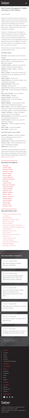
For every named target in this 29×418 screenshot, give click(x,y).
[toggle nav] (26, 3)
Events (5, 375)
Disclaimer (3, 408)
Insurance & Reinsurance (9, 238)
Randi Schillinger (7, 198)
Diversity (5, 357)
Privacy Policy (10, 408)
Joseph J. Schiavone (8, 196)
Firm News (5, 261)
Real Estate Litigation (8, 243)
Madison (5, 387)
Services (6, 364)
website (9, 157)
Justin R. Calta (7, 204)
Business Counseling (8, 221)
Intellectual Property (8, 240)
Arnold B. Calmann (8, 169)
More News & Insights (9, 340)
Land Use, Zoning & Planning (10, 242)
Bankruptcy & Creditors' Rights (11, 219)
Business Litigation (8, 223)
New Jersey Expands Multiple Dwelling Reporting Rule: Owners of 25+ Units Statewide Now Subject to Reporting (13, 277)
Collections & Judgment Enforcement (12, 225)
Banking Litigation (7, 218)
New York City (6, 389)
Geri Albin (5, 166)
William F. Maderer (8, 192)
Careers (6, 382)
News (5, 369)
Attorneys (6, 366)
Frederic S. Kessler (8, 187)
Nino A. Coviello (7, 173)
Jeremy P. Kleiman (8, 189)
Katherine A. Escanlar (8, 179)
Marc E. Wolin (6, 202)
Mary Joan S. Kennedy (9, 185)
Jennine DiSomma (8, 177)
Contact (6, 385)
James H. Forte (7, 183)
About (5, 350)
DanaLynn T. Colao (8, 171)
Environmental (6, 232)
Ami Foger (5, 181)
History (5, 355)
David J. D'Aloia (7, 175)
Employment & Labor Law (9, 230)
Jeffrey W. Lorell (7, 191)
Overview (5, 352)
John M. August (7, 168)
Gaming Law (6, 236)
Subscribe (6, 394)
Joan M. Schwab (7, 200)
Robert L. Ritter (7, 194)
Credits (15, 408)
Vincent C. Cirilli (7, 206)
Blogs (4, 377)
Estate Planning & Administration (11, 234)
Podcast (5, 379)
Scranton (5, 391)
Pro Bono (5, 359)
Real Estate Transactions (9, 245)
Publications (5, 273)
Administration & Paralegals (9, 361)
